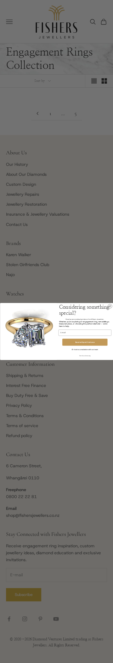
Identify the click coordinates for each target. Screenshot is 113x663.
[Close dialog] (110, 306)
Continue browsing (84, 356)
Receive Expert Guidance (84, 342)
